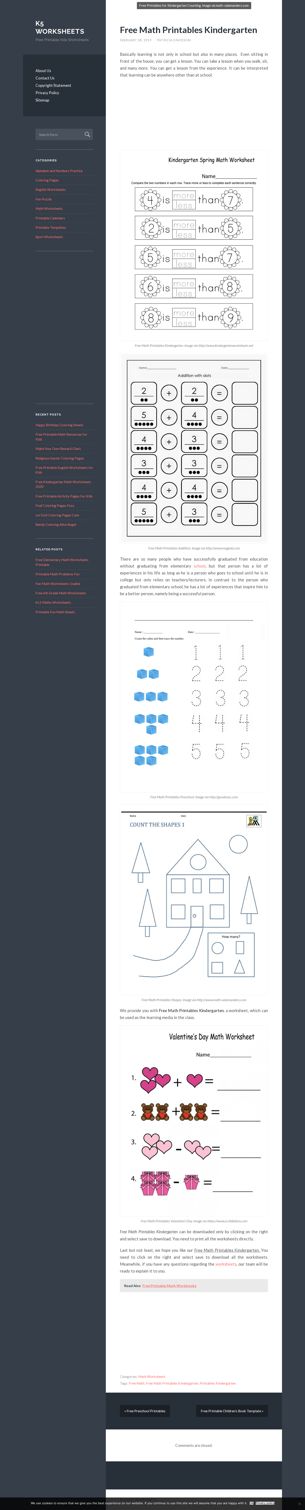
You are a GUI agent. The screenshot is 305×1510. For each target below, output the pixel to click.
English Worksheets (51, 189)
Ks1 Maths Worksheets (53, 602)
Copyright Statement (53, 85)
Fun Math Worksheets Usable (58, 584)
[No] (299, 1504)
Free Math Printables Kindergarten (188, 29)
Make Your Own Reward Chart (58, 449)
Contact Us (45, 78)
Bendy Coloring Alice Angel (56, 524)
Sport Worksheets (49, 237)
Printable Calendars (50, 218)
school (199, 566)
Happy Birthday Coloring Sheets (59, 425)
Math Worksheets (49, 208)
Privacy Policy (47, 92)
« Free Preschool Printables (144, 1411)
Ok (251, 1503)
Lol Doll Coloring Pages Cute (57, 515)
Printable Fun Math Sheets (55, 612)
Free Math (136, 1383)
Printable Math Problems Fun (57, 574)
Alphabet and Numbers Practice (59, 171)
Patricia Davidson (174, 40)
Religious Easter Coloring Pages (60, 458)
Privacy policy (265, 1503)
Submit (87, 134)
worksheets (225, 1264)
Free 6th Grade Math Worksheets (61, 593)
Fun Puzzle (44, 199)
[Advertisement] (65, 327)
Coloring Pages (47, 180)
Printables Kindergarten (218, 1383)
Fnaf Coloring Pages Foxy (55, 505)
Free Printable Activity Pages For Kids (64, 496)
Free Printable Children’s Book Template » (232, 1411)
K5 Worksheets (60, 27)
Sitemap (42, 100)
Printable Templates (51, 227)
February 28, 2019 (136, 40)
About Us (43, 70)
